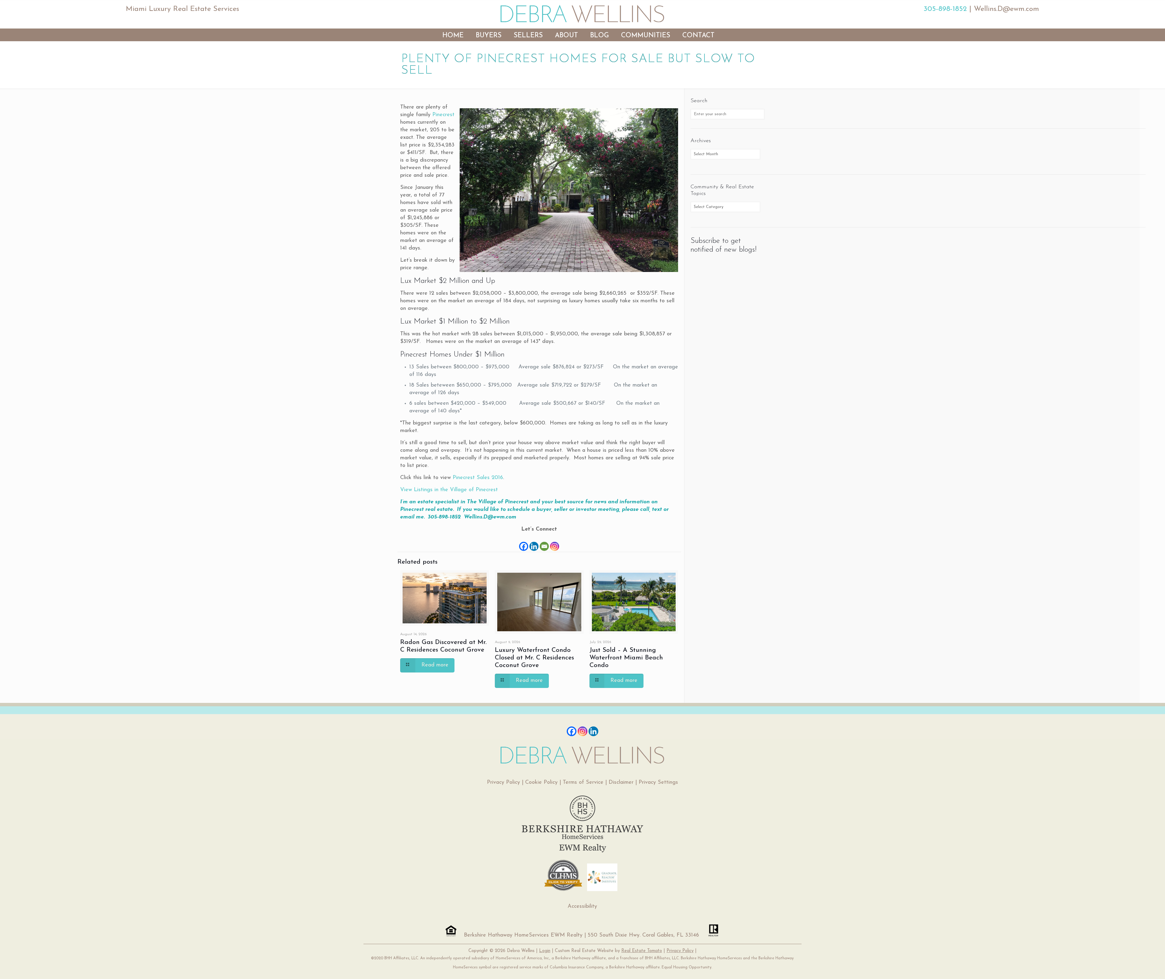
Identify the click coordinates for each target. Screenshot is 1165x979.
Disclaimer (621, 782)
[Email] (544, 542)
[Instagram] (554, 542)
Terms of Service (583, 782)
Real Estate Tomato (641, 951)
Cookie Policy (541, 782)
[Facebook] (523, 542)
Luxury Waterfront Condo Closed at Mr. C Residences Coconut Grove (534, 658)
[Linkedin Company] (593, 731)
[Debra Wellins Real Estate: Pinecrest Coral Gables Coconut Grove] (582, 13)
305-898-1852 (945, 9)
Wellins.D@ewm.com (1006, 9)
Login (544, 951)
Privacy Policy (503, 782)
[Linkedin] (534, 542)
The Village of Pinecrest (497, 502)
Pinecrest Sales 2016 (478, 478)
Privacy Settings (658, 782)
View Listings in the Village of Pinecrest (449, 490)
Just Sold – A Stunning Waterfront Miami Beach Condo (626, 658)
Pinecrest (443, 115)
